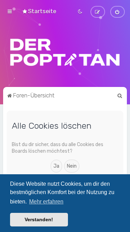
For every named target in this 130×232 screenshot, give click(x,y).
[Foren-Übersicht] (64, 52)
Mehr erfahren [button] (46, 202)
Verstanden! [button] (39, 219)
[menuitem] (39, 11)
